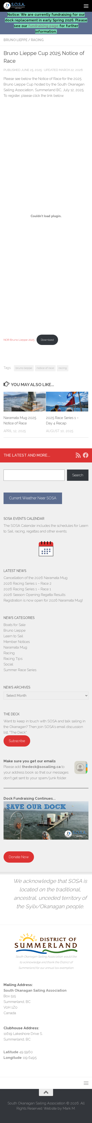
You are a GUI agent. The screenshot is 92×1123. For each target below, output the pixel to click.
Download (47, 339)
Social (8, 664)
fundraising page (43, 26)
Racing (37, 40)
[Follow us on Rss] (78, 455)
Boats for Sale (14, 625)
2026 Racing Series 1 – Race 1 (27, 589)
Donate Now (19, 857)
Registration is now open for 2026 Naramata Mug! (43, 600)
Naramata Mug (15, 647)
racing (63, 368)
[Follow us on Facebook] (85, 455)
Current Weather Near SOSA (32, 498)
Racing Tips (13, 659)
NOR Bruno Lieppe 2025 (19, 339)
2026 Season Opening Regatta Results (34, 595)
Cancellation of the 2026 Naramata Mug (35, 578)
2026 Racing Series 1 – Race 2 (27, 583)
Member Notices (17, 642)
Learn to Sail (13, 636)
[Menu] (86, 6)
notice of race (45, 368)
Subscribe (17, 741)
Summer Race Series (20, 670)
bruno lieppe (24, 368)
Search (77, 475)
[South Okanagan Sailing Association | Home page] (18, 6)
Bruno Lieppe (15, 40)
